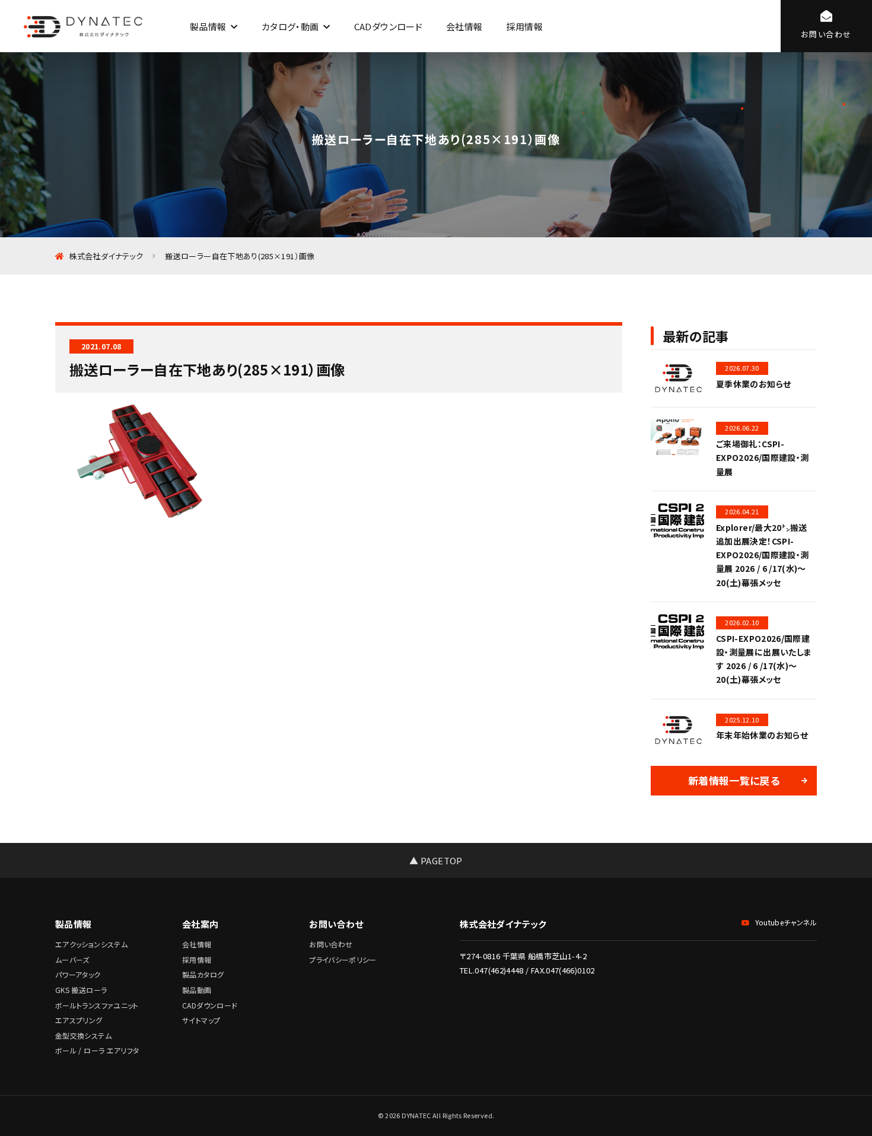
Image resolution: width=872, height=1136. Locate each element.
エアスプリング (79, 1020)
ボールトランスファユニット (97, 1005)
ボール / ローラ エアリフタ (97, 1050)
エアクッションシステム (91, 944)
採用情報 (524, 26)
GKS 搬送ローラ (81, 990)
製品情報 (208, 26)
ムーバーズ (72, 959)
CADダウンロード (388, 26)
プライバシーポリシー (343, 959)
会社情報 (464, 26)
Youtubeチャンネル (786, 922)
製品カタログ (203, 974)
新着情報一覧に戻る (733, 780)
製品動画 (196, 990)
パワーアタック (78, 974)
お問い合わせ (330, 944)
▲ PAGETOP (435, 860)
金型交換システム (83, 1035)
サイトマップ (201, 1020)
